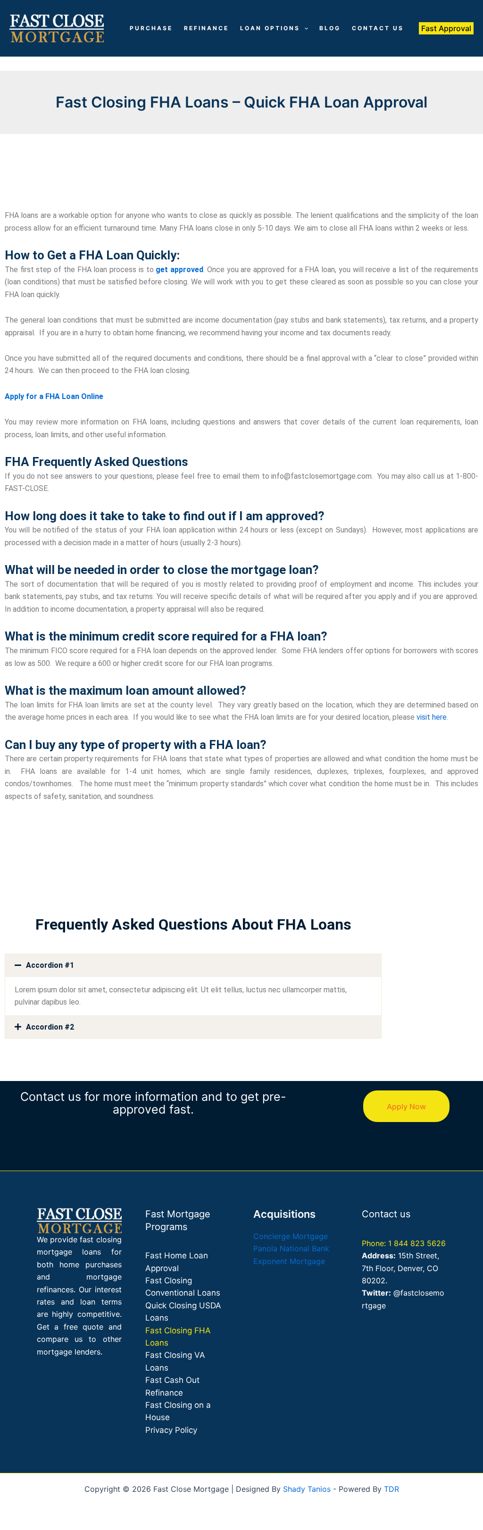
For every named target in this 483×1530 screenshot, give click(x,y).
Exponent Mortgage (289, 1261)
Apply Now (406, 1106)
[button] (304, 28)
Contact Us (378, 28)
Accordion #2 (50, 1027)
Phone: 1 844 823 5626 (404, 1243)
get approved (179, 269)
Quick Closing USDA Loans (183, 1311)
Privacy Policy (171, 1430)
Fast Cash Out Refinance (172, 1386)
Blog (330, 28)
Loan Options (270, 28)
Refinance (206, 28)
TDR (391, 1489)
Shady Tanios (307, 1489)
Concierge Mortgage (290, 1236)
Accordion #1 (50, 965)
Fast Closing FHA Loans (178, 1336)
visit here (431, 717)
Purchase (151, 28)
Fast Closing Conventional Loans (182, 1286)
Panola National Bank (291, 1248)
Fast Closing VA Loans (175, 1361)
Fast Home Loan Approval (176, 1261)
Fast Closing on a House (178, 1411)
